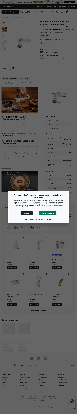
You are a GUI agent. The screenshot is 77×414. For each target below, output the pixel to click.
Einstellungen (26, 213)
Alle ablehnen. (48, 219)
